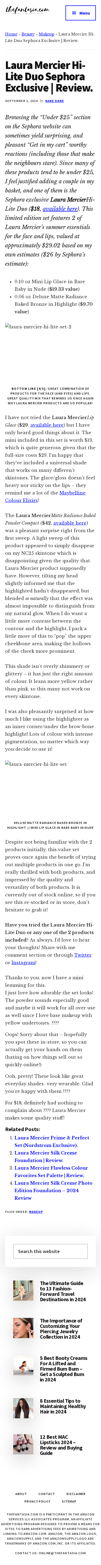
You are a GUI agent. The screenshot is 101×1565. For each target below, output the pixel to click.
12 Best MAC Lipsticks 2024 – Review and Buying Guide (61, 1444)
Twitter (83, 955)
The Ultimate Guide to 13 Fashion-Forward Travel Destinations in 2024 (63, 1291)
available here (60, 209)
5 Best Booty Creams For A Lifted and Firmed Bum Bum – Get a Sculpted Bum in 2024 (64, 1369)
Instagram (23, 962)
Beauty (28, 34)
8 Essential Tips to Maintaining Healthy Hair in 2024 (63, 1406)
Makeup (46, 34)
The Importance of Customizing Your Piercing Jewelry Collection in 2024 (61, 1328)
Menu (84, 13)
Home (11, 34)
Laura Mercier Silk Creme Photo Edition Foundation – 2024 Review (53, 1190)
